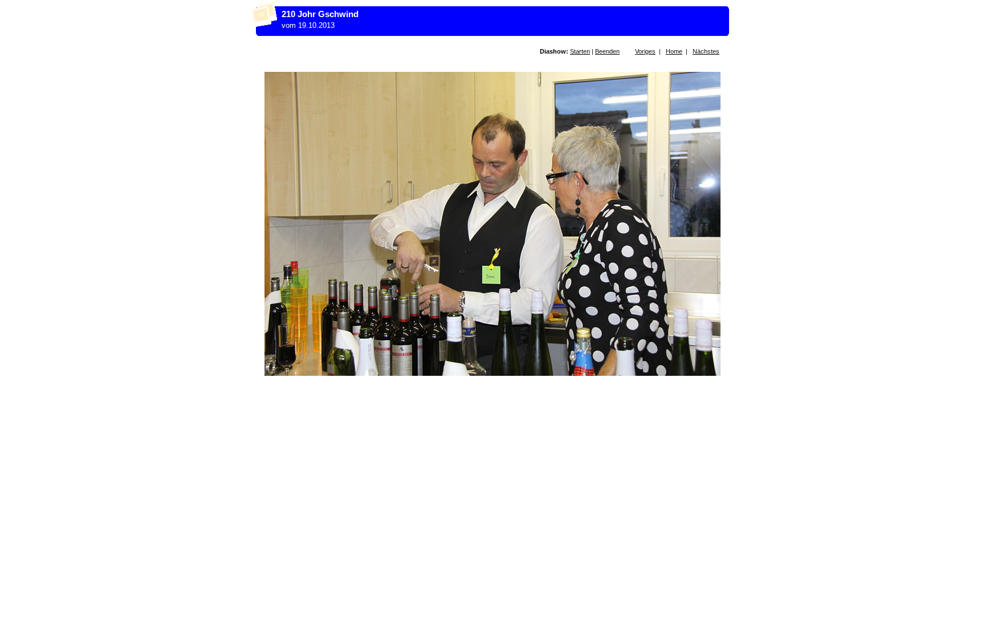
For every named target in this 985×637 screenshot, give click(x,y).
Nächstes (706, 51)
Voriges (645, 51)
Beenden (607, 51)
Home (674, 51)
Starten (580, 51)
